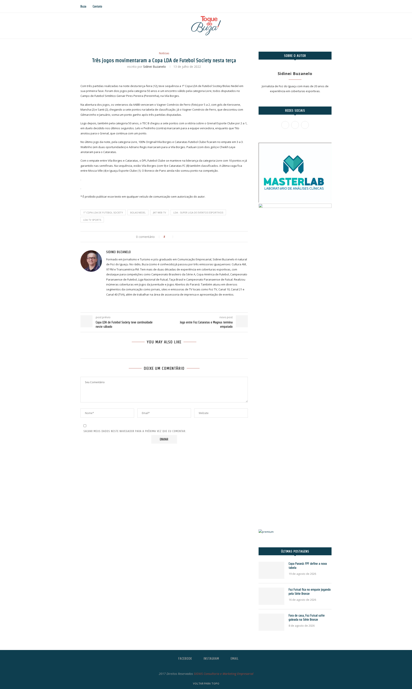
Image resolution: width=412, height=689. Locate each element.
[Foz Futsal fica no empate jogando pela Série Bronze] (271, 596)
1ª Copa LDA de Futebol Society (103, 212)
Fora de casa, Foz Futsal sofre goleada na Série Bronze (307, 617)
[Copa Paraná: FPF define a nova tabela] (271, 570)
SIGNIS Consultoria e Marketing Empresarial (223, 674)
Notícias (164, 53)
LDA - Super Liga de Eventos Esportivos (198, 212)
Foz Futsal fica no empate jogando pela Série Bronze (310, 592)
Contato (97, 6)
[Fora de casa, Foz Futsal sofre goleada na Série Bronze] (271, 622)
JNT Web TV (159, 212)
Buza (83, 6)
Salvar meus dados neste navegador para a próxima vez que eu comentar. (134, 431)
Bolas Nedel (138, 212)
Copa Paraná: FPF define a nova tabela (308, 566)
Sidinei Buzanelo (154, 67)
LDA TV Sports (92, 219)
